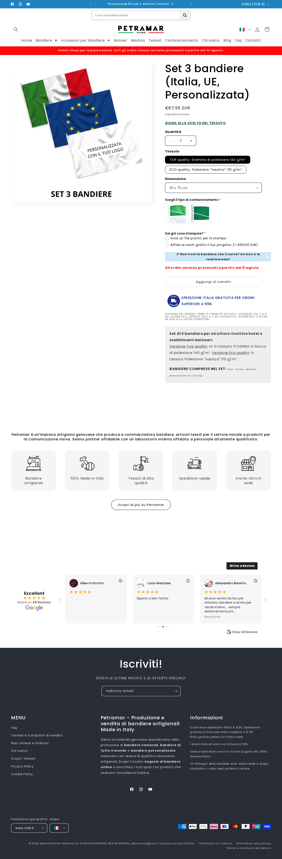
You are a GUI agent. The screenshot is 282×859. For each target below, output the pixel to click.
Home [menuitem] (26, 40)
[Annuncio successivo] (191, 4)
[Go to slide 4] (159, 626)
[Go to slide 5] (163, 626)
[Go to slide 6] (166, 626)
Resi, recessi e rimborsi (29, 743)
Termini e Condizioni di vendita (37, 735)
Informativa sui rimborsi (215, 843)
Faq (14, 727)
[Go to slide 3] (156, 626)
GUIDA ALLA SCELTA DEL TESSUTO (195, 123)
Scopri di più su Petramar (141, 504)
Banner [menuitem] (120, 40)
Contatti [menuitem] (253, 40)
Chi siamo (19, 751)
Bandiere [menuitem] (44, 40)
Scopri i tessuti (23, 758)
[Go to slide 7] (169, 626)
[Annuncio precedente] (90, 4)
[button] (16, 29)
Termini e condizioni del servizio (248, 848)
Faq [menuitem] (238, 40)
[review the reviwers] (120, 581)
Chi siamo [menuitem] (211, 40)
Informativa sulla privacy (253, 843)
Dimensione (175, 179)
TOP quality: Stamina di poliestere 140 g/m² (208, 160)
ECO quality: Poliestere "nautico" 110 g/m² (206, 169)
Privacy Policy (22, 766)
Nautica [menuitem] (138, 40)
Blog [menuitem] (227, 40)
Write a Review (242, 566)
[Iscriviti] (175, 691)
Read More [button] (212, 617)
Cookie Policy (22, 774)
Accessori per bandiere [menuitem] (83, 40)
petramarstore (50, 843)
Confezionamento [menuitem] (181, 40)
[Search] (185, 15)
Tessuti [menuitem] (154, 40)
